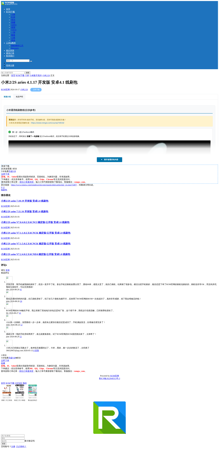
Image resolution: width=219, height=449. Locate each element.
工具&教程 (11, 43)
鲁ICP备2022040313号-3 (109, 378)
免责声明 (19, 97)
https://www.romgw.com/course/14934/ (47, 123)
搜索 (27, 73)
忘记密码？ (21, 446)
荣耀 (13, 22)
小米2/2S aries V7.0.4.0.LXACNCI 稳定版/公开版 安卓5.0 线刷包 (35, 222)
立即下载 (36, 90)
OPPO (13, 25)
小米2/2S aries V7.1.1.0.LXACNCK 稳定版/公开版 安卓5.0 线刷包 (35, 233)
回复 (36, 350)
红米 (13, 17)
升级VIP (12, 171)
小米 (13, 14)
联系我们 (10, 56)
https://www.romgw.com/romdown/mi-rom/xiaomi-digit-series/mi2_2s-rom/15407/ (44, 185)
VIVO (13, 30)
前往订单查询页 (27, 182)
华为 (13, 20)
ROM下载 (10, 12)
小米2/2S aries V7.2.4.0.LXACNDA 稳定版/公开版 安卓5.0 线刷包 (35, 254)
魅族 (13, 35)
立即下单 (5, 174)
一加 (13, 32)
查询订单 (10, 53)
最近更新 (10, 50)
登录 (8, 270)
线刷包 (4, 190)
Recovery (15, 48)
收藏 (3, 363)
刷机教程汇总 (17, 46)
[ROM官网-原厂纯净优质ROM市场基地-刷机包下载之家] (9, 5)
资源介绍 (7, 97)
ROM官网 (5, 89)
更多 (13, 40)
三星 (13, 38)
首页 (8, 9)
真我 (13, 27)
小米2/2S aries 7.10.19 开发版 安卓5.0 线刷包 (24, 201)
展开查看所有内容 (109, 160)
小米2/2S (24, 89)
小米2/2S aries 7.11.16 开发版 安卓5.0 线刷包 (24, 211)
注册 (13, 446)
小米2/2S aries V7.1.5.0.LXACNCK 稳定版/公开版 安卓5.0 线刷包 (35, 243)
